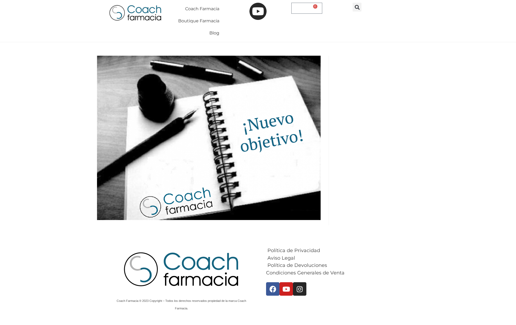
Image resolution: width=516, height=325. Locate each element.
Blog (214, 33)
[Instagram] (299, 289)
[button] (357, 7)
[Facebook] (273, 289)
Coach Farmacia (202, 8)
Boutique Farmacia (198, 20)
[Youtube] (286, 289)
